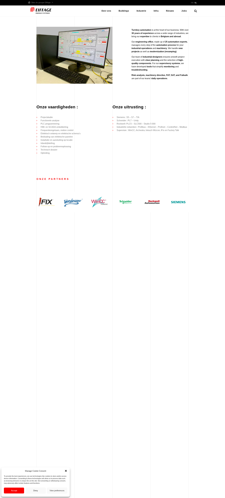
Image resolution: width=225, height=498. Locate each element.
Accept (14, 490)
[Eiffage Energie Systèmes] (41, 11)
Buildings (124, 11)
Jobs (184, 11)
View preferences (57, 490)
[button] (66, 471)
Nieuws (170, 11)
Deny (35, 490)
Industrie (141, 11)
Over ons (106, 11)
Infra (156, 11)
